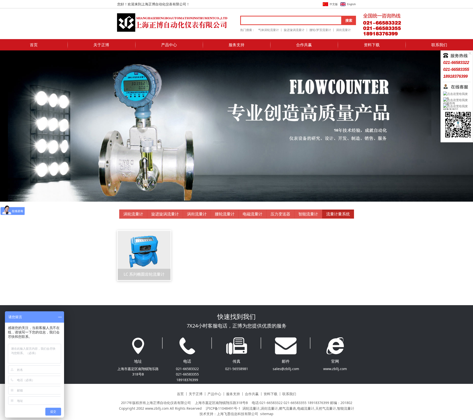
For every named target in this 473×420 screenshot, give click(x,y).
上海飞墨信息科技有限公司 (237, 413)
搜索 (348, 20)
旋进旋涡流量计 (165, 214)
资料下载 (372, 44)
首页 (34, 44)
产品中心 (169, 44)
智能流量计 (308, 214)
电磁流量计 (252, 214)
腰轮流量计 (225, 214)
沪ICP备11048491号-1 (223, 408)
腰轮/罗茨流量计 (320, 30)
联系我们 (439, 44)
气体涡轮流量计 (268, 30)
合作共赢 (304, 44)
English (351, 4)
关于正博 (101, 44)
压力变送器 (280, 214)
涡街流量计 (343, 30)
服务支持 (236, 44)
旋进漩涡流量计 (294, 30)
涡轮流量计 (133, 214)
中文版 (334, 4)
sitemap (266, 413)
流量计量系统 (338, 214)
